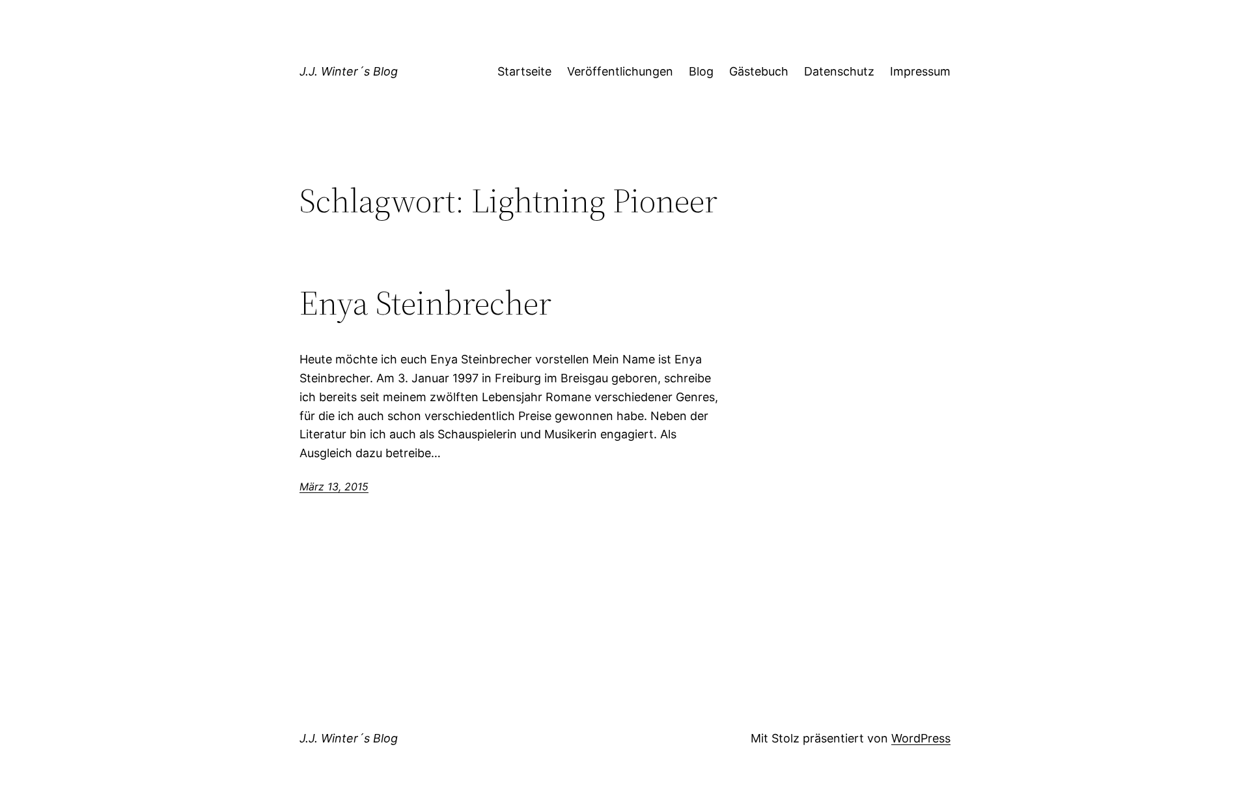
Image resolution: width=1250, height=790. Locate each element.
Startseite (524, 71)
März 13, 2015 (333, 486)
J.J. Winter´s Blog (348, 71)
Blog (701, 71)
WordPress (921, 738)
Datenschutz (839, 71)
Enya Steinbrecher (425, 302)
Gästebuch (758, 71)
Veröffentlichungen (620, 71)
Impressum (920, 71)
